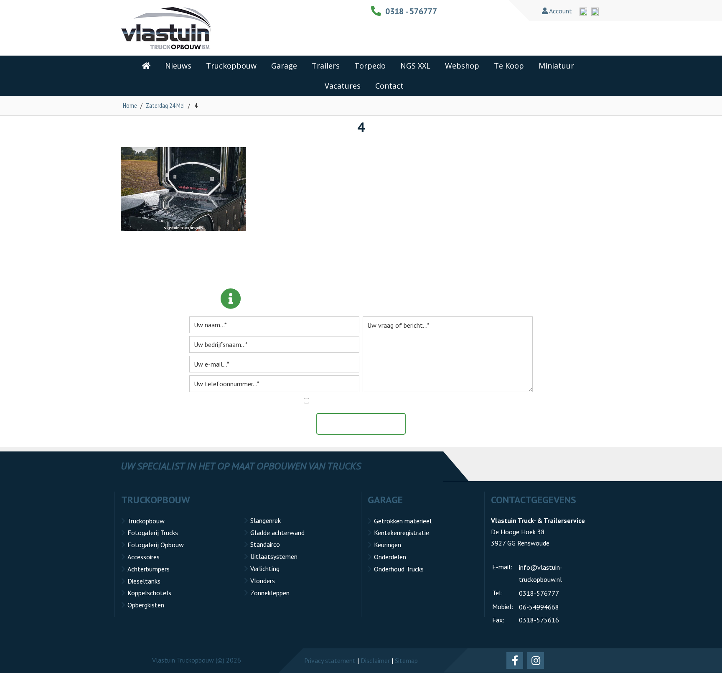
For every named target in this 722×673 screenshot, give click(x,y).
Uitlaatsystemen (273, 556)
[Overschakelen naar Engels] (583, 12)
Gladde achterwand (277, 532)
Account (560, 11)
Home (130, 105)
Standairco (265, 544)
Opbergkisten (145, 605)
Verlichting (265, 568)
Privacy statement (330, 660)
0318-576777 (539, 593)
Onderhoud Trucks (399, 569)
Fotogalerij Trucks (152, 532)
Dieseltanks (143, 581)
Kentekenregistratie (401, 532)
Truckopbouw (146, 521)
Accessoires (143, 557)
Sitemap (406, 660)
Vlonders (262, 580)
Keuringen (387, 544)
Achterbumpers (148, 569)
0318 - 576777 (411, 11)
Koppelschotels (149, 593)
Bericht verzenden (365, 424)
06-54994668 (539, 607)
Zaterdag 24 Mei (165, 105)
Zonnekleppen (270, 593)
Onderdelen (390, 557)
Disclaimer (375, 660)
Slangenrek (265, 520)
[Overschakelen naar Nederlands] (595, 12)
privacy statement (401, 401)
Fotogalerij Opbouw (155, 544)
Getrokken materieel (403, 521)
